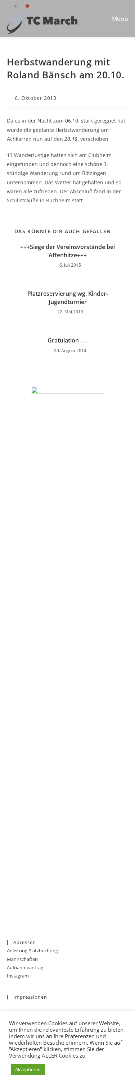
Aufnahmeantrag (25, 967)
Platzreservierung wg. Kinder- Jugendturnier (67, 297)
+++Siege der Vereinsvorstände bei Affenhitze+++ (67, 251)
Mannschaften (22, 959)
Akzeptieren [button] (28, 1069)
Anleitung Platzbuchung (32, 950)
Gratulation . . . (67, 340)
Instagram (18, 975)
